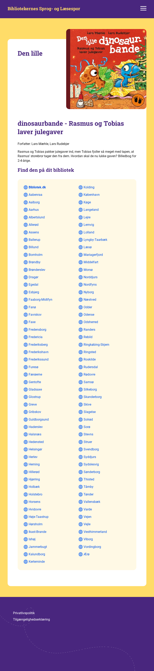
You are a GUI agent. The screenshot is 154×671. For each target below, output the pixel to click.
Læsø (88, 247)
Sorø (87, 427)
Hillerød (34, 472)
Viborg (88, 539)
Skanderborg (93, 397)
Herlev (33, 457)
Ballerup (34, 240)
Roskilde (90, 359)
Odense (89, 314)
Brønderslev (37, 270)
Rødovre (89, 374)
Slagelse (90, 412)
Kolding (89, 187)
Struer (88, 442)
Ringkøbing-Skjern (96, 345)
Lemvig (89, 225)
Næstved (90, 299)
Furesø (33, 367)
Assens (34, 232)
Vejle (87, 524)
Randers (89, 329)
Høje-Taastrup (39, 517)
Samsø (89, 382)
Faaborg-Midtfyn (40, 299)
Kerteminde (37, 562)
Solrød (88, 419)
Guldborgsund (39, 419)
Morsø (88, 270)
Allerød (33, 225)
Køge (87, 202)
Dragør (33, 277)
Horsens (34, 502)
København (92, 195)
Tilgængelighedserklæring (31, 619)
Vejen (87, 517)
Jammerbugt (38, 547)
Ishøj (32, 539)
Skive (87, 404)
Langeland (91, 210)
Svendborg (91, 449)
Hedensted (36, 442)
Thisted (89, 479)
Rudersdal (91, 367)
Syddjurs (90, 457)
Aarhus (34, 210)
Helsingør (35, 449)
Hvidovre (35, 509)
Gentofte (35, 382)
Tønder (88, 494)
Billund (33, 247)
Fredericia (36, 337)
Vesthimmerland (95, 532)
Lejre (87, 217)
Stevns (88, 434)
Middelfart (91, 262)
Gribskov (35, 412)
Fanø (32, 307)
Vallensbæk (92, 502)
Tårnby (88, 487)
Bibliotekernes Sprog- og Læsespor (44, 8)
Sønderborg (92, 472)
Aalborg (34, 202)
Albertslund (37, 217)
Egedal (33, 284)
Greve (33, 404)
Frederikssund (39, 359)
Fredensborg (37, 329)
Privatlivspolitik (24, 613)
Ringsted (90, 352)
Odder (88, 307)
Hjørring (34, 479)
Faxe (32, 322)
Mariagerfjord (93, 255)
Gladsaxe (35, 389)
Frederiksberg (38, 345)
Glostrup (35, 397)
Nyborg (89, 292)
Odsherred (91, 322)
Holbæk (34, 487)
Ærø (86, 554)
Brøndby (35, 262)
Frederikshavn (39, 352)
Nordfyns (90, 284)
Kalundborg (37, 554)
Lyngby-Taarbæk (95, 240)
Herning (34, 464)
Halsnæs (35, 434)
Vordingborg (92, 547)
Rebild (88, 337)
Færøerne (35, 374)
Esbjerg (34, 292)
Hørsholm (36, 524)
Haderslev (36, 427)
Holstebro (35, 494)
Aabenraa (35, 195)
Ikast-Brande (37, 532)
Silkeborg (90, 389)
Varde (88, 509)
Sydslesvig (91, 464)
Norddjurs (90, 277)
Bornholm (36, 255)
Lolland (89, 232)
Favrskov (35, 314)
